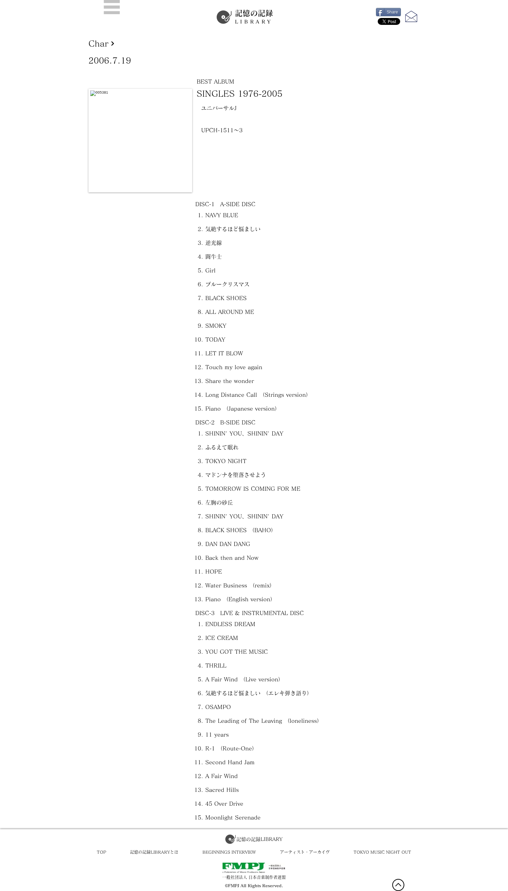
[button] (112, 7)
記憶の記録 (254, 16)
